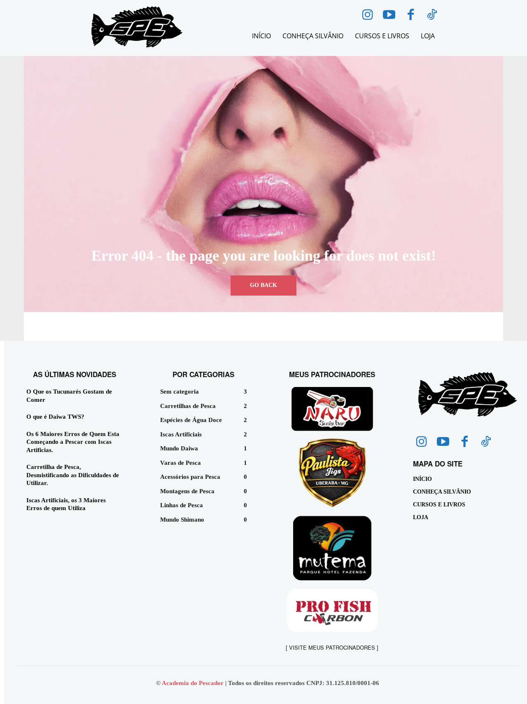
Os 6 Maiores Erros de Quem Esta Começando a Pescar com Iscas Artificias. (72, 442)
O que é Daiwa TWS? (55, 416)
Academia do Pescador (193, 683)
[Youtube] (389, 15)
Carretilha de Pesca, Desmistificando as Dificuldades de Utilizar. (72, 475)
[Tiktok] (432, 15)
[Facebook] (410, 15)
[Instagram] (367, 15)
